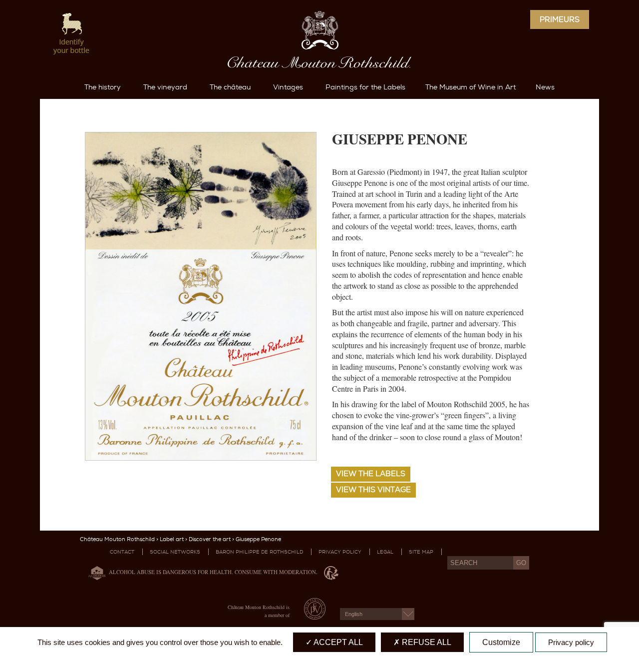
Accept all (337, 642)
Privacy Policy (340, 552)
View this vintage (373, 490)
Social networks (175, 552)
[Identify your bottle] (72, 34)
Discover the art (210, 539)
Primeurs (560, 19)
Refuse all (425, 642)
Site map (421, 552)
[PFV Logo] (314, 616)
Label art (172, 539)
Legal (385, 552)
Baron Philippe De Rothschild (259, 552)
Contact (122, 552)
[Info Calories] (94, 572)
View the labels (370, 474)
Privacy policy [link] (571, 642)
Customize (501, 642)
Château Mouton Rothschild (117, 539)
